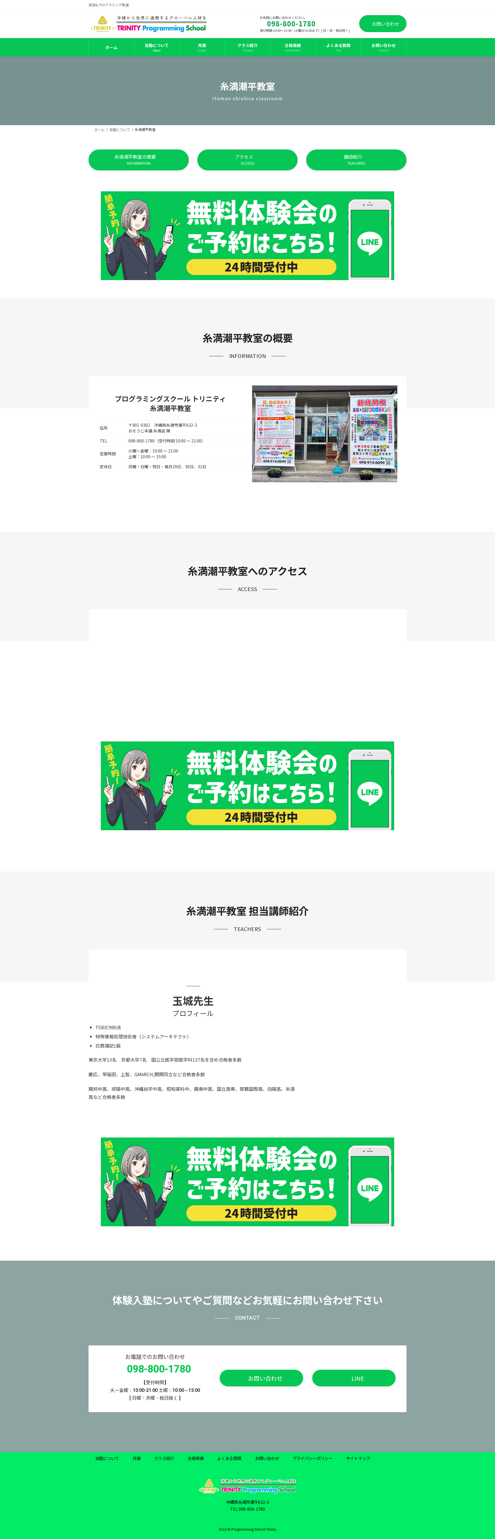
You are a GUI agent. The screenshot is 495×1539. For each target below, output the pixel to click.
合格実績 (196, 1458)
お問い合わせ (385, 23)
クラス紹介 (164, 1458)
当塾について (107, 1458)
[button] (139, 159)
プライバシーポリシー (312, 1458)
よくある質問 (229, 1458)
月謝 (137, 1458)
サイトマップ (358, 1458)
